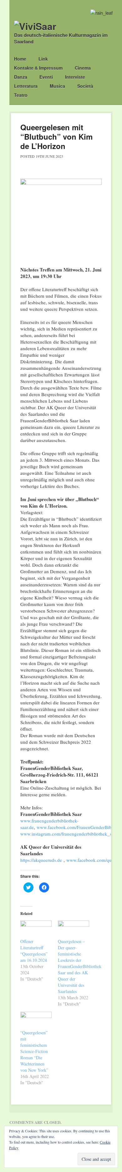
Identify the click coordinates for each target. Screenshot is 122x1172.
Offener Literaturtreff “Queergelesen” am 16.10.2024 (34, 950)
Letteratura (26, 86)
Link (43, 59)
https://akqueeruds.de (41, 860)
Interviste (75, 77)
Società (85, 86)
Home (20, 59)
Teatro (21, 95)
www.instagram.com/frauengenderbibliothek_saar (69, 834)
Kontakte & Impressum (38, 68)
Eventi (46, 77)
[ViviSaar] (35, 26)
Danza (20, 77)
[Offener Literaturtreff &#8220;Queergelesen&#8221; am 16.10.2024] (36, 929)
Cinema (83, 68)
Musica (57, 86)
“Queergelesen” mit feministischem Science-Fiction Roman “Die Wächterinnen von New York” (34, 1051)
